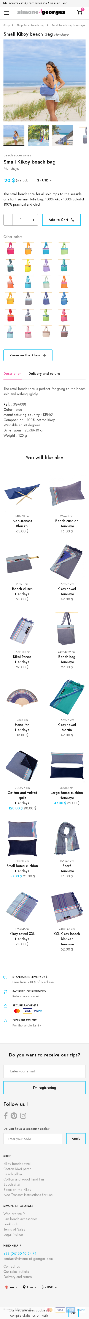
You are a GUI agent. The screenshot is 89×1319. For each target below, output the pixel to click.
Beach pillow (12, 1174)
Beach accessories (17, 155)
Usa (30, 1287)
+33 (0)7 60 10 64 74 (19, 1253)
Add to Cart (59, 219)
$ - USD (42, 180)
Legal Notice (13, 1234)
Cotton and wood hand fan (23, 1179)
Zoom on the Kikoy (25, 355)
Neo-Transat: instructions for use (28, 1195)
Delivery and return (44, 373)
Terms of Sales (14, 1229)
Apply (76, 1138)
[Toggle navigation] (6, 13)
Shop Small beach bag (30, 25)
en (12, 1287)
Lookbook (10, 1224)
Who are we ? (14, 1214)
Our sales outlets (16, 1271)
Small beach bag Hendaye (68, 25)
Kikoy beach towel (16, 1164)
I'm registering (44, 1087)
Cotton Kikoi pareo (17, 1169)
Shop (6, 25)
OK (73, 1313)
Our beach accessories (20, 1219)
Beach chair (12, 1184)
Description (12, 373)
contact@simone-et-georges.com (28, 1258)
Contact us (11, 1266)
